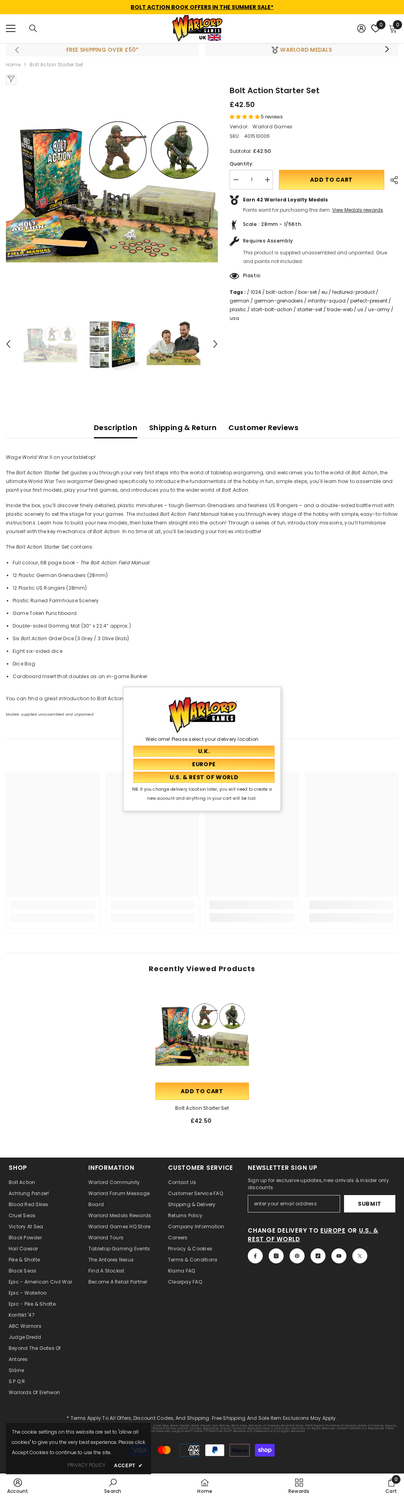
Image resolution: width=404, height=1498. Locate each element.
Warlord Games (272, 126)
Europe (333, 1230)
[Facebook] (255, 1255)
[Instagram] (276, 1255)
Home (13, 64)
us (360, 309)
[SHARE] (391, 180)
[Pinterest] (297, 1255)
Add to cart (331, 180)
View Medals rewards (357, 210)
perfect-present (368, 300)
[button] (8, 344)
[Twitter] (359, 1255)
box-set (307, 292)
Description (115, 427)
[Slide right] (386, 49)
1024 (256, 292)
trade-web (340, 309)
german (239, 300)
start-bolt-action (271, 309)
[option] (112, 191)
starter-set (309, 309)
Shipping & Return (183, 427)
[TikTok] (317, 1255)
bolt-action (280, 292)
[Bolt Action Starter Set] (202, 1034)
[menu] (10, 28)
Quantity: (242, 163)
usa (234, 318)
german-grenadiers (278, 300)
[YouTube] (338, 1255)
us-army (379, 309)
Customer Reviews (263, 427)
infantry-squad (327, 300)
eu (324, 292)
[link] (52, 904)
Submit (370, 1204)
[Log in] (361, 28)
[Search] (33, 28)
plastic (238, 309)
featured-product (353, 292)
